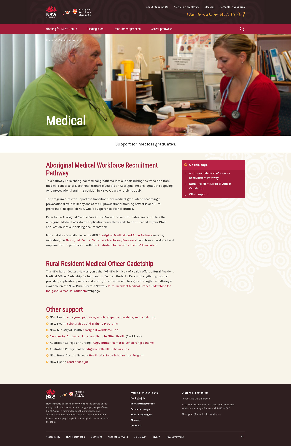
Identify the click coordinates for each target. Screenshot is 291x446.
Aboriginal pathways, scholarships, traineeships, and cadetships (111, 317)
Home (49, 40)
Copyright (96, 436)
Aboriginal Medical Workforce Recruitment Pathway (209, 176)
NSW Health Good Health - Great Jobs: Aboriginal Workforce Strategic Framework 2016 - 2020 (208, 406)
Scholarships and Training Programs (92, 323)
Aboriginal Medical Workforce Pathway (125, 235)
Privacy (156, 436)
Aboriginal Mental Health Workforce (201, 414)
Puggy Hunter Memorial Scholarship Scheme (123, 342)
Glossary (209, 6)
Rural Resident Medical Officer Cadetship (210, 186)
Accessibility (53, 436)
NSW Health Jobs (75, 436)
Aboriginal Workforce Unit (101, 330)
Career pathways (161, 29)
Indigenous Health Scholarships (106, 349)
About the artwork (118, 436)
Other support (199, 194)
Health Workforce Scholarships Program (117, 355)
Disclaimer (140, 436)
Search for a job (78, 362)
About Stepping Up (157, 6)
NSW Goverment (175, 436)
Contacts (135, 425)
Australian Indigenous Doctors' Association (127, 245)
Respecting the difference (196, 398)
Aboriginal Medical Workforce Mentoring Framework (101, 240)
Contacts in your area (232, 6)
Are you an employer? (186, 6)
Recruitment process (127, 29)
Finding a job (95, 29)
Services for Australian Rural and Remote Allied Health (87, 336)
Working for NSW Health (61, 29)
